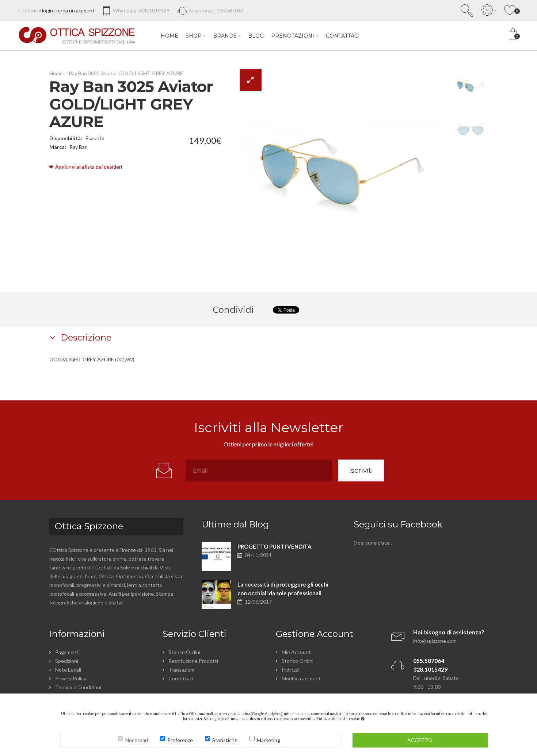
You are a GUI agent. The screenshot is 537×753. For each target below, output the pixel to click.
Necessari (136, 740)
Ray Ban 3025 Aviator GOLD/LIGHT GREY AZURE (126, 73)
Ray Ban (78, 147)
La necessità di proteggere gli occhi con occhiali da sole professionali (282, 588)
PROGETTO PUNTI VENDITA (274, 546)
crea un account (76, 10)
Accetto (420, 740)
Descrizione (84, 337)
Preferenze (180, 740)
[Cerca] (467, 10)
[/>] (216, 556)
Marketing (268, 740)
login (47, 10)
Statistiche (224, 740)
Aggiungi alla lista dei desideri (88, 167)
